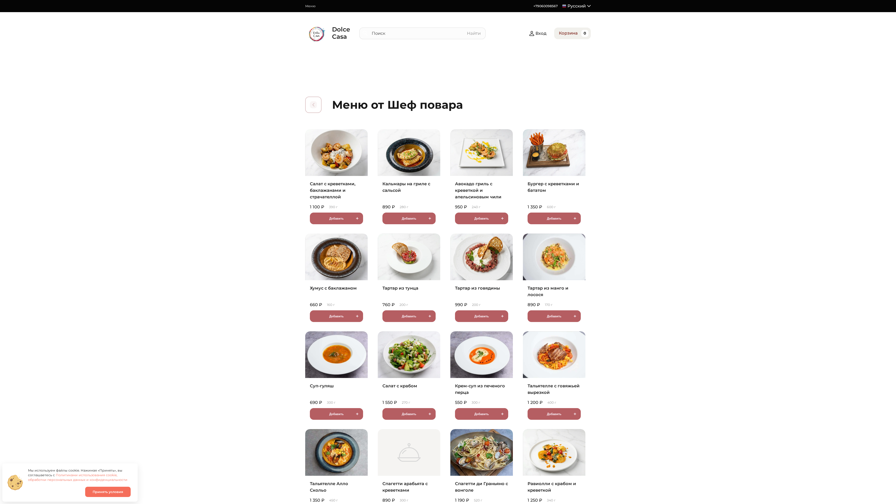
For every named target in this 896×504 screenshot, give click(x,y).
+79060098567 (545, 6)
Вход (541, 33)
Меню (310, 6)
